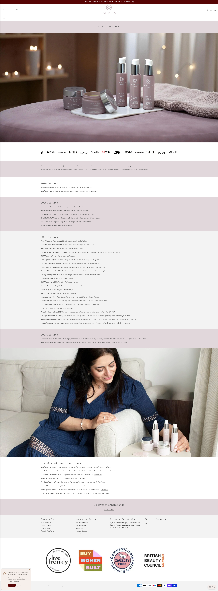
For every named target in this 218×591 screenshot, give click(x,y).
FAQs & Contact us (47, 523)
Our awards (80, 528)
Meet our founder (81, 531)
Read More (142, 339)
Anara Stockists (81, 534)
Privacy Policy (45, 528)
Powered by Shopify (58, 585)
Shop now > (109, 509)
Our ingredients (81, 525)
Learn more (16, 581)
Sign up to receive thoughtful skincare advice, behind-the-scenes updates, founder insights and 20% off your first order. (125, 525)
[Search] (207, 10)
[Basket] (215, 10)
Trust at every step (82, 523)
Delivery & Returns (47, 525)
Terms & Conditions (47, 531)
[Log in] (211, 10)
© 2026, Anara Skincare (46, 585)
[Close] (30, 570)
